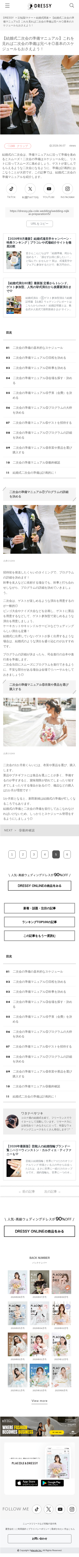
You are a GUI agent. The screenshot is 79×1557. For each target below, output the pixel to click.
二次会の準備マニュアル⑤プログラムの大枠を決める (42, 410)
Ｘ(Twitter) (30, 197)
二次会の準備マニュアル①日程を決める (39, 357)
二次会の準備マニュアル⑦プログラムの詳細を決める (42, 435)
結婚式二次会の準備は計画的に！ (35, 472)
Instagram (67, 197)
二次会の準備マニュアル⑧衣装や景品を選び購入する (42, 450)
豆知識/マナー (25, 17)
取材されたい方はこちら (63, 1529)
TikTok (11, 197)
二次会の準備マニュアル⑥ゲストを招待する (42, 422)
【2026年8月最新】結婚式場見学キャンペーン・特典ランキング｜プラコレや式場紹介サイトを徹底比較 (39, 242)
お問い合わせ (39, 1538)
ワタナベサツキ (32, 1113)
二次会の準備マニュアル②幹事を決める (39, 368)
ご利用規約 (21, 1529)
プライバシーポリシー (39, 1529)
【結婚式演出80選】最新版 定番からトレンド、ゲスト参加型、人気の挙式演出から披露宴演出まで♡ (39, 286)
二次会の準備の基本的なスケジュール (38, 347)
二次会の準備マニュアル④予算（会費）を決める (42, 395)
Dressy (39, 6)
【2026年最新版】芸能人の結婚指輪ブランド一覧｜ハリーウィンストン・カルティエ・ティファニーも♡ (39, 1150)
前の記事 (26, 1191)
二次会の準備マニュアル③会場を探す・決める (42, 380)
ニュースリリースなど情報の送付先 (39, 1523)
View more (40, 1400)
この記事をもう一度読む (39, 935)
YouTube (49, 197)
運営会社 (9, 1529)
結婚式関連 (42, 17)
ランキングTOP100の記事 (39, 922)
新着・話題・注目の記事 (39, 908)
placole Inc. (36, 1550)
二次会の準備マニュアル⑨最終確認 (36, 462)
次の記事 (52, 1191)
